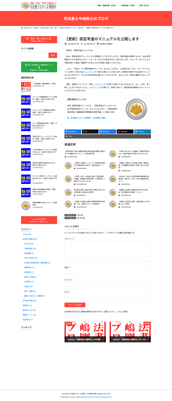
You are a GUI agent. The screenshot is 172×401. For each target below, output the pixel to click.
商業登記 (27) (29, 267)
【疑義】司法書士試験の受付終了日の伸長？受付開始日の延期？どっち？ (133, 191)
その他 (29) (27, 234)
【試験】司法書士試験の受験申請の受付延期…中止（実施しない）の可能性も (89, 202)
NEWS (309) (28, 243)
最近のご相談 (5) (30, 277)
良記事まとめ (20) (29, 310)
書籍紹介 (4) (27, 305)
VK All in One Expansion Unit (102, 397)
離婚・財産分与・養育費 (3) (34, 296)
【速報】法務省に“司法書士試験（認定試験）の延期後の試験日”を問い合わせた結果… (133, 165)
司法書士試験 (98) (29, 300)
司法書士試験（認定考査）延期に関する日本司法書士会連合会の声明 (89, 191)
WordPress (72, 397)
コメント (69, 238)
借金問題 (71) (29, 253)
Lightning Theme (86, 397)
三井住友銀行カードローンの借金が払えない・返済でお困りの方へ (44, 150)
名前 (67, 267)
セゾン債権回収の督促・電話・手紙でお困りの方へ (44, 124)
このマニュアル (100, 84)
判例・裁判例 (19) (31, 258)
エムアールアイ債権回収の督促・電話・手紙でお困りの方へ (44, 111)
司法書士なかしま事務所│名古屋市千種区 (88, 117)
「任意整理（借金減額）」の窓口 (44, 83)
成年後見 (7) (28, 272)
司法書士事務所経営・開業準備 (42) (37, 262)
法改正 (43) (28, 286)
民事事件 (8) (28, 281)
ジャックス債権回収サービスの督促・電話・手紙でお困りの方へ (44, 97)
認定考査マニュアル (84, 71)
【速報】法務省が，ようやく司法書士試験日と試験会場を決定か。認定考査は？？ (89, 164)
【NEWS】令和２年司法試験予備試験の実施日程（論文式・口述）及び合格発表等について (133, 178)
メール (68, 279)
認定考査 (80, 215)
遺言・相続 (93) (30, 291)
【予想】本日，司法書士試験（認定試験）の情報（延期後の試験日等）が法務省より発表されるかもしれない (89, 178)
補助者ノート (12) (29, 315)
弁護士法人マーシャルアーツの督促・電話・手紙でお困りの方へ (44, 137)
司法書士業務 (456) (30, 239)
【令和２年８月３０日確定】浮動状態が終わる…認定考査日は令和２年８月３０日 (133, 152)
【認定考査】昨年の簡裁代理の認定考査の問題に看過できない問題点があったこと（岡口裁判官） (84, 152)
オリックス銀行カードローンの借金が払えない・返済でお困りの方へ (44, 178)
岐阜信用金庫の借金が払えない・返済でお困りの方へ (44, 163)
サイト (67, 291)
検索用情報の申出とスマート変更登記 (44, 203)
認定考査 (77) (28, 319)
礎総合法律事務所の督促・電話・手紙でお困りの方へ (44, 190)
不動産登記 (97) (30, 248)
